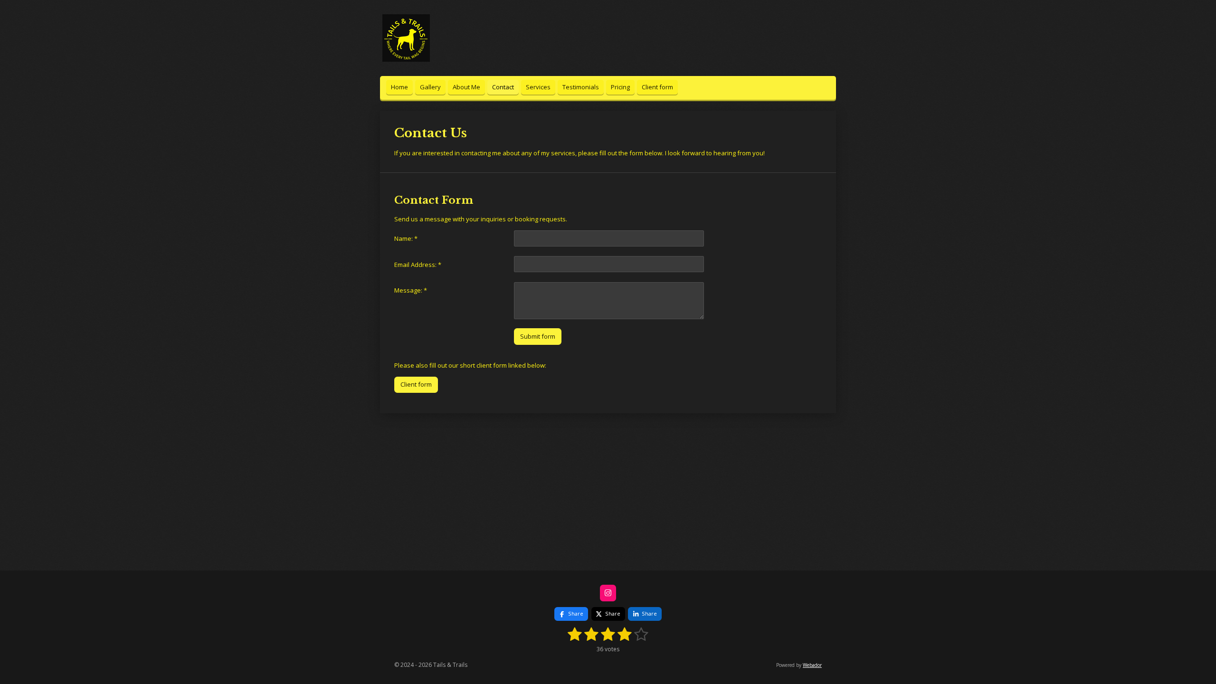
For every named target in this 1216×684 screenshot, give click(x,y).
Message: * (410, 290)
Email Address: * (417, 264)
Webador (812, 665)
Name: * (406, 238)
